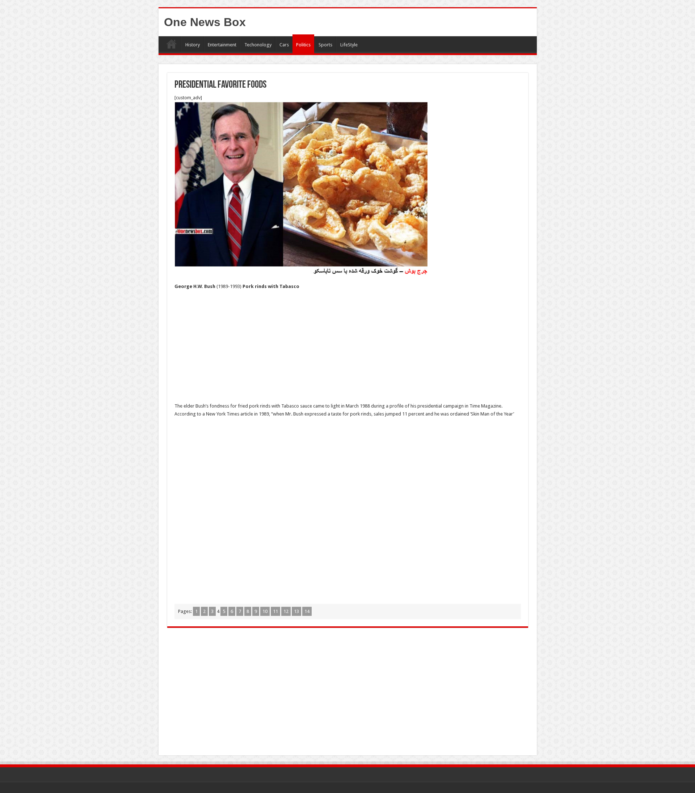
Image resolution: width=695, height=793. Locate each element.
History (192, 44)
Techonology (257, 44)
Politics (303, 44)
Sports (325, 44)
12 (285, 611)
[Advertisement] (347, 348)
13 (296, 611)
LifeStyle (349, 44)
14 (306, 611)
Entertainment (222, 44)
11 (275, 611)
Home (171, 43)
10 (265, 611)
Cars (284, 44)
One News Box (205, 22)
